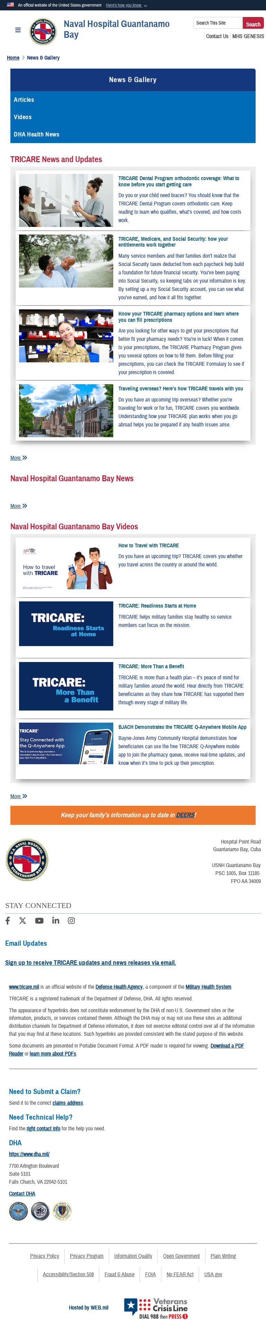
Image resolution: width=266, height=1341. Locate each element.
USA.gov (213, 1274)
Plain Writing (223, 1256)
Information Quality (133, 1256)
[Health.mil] (40, 1210)
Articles (24, 100)
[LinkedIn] (55, 921)
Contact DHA (22, 1193)
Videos (23, 117)
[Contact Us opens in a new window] (217, 36)
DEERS (185, 815)
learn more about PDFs (53, 1053)
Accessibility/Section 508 (68, 1274)
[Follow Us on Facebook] (7, 921)
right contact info (43, 1128)
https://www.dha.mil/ (29, 1154)
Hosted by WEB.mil (88, 1307)
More (16, 458)
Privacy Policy (44, 1256)
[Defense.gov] (18, 1210)
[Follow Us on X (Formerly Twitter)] (22, 921)
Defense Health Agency (119, 986)
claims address (68, 1103)
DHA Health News (36, 134)
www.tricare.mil (24, 986)
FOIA (150, 1274)
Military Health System (208, 986)
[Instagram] (71, 921)
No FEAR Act (180, 1274)
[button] (127, 5)
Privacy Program (87, 1256)
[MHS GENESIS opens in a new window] (248, 36)
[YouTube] (39, 921)
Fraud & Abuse (119, 1274)
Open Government (181, 1256)
